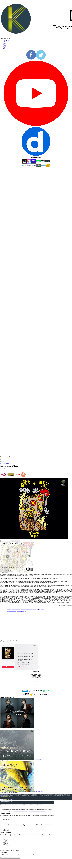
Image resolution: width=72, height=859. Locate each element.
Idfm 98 (42, 609)
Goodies (4, 46)
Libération (9, 609)
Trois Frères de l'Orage (38, 759)
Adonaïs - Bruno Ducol (38, 791)
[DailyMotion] (36, 155)
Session (40, 804)
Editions (4, 45)
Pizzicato (28, 609)
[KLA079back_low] (17, 571)
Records (4, 43)
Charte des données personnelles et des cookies (37, 811)
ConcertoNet (23, 609)
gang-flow (38, 609)
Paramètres (3, 799)
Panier (4, 48)
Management (5, 44)
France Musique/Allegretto (21, 611)
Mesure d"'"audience (12, 804)
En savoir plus (7, 796)
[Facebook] (31, 59)
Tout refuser (10, 799)
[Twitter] (41, 59)
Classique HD (17, 609)
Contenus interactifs (20, 804)
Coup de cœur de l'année (11, 611)
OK (6, 799)
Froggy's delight (33, 609)
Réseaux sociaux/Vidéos (28, 804)
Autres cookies (35, 804)
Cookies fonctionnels (4, 804)
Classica (13, 609)
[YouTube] (36, 126)
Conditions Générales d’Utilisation (20, 811)
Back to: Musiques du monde (5, 463)
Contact (4, 47)
